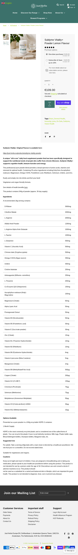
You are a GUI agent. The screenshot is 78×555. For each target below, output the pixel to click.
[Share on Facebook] (46, 136)
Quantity (47, 80)
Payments (6, 515)
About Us (6, 518)
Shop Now (47, 13)
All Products (13, 25)
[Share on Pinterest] (54, 136)
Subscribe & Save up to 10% (55, 61)
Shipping (53, 94)
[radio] (47, 54)
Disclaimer (32, 524)
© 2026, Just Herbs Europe (30, 543)
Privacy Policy (33, 515)
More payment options (63, 108)
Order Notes (7, 512)
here (26, 187)
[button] (49, 47)
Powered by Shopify (47, 543)
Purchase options (51, 50)
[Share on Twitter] (50, 136)
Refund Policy (33, 518)
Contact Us (7, 521)
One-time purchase (56, 54)
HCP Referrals (58, 518)
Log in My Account (59, 512)
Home (15, 13)
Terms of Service (34, 512)
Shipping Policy (33, 521)
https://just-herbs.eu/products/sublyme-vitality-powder (22, 153)
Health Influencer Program (62, 515)
